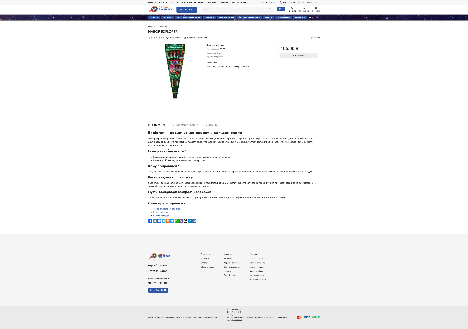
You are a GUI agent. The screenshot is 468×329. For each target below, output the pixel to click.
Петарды (167, 17)
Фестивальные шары (249, 17)
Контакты (162, 2)
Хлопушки (300, 17)
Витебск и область (257, 263)
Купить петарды (161, 215)
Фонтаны (209, 17)
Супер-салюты (160, 212)
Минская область (257, 275)
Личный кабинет (239, 2)
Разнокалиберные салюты (166, 208)
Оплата (204, 263)
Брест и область (256, 259)
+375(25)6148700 (290, 2)
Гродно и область (257, 271)
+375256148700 (157, 271)
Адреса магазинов (231, 263)
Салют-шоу (212, 2)
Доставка (180, 2)
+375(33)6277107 (310, 2)
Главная (152, 2)
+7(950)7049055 (269, 2)
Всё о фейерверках (232, 267)
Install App (155, 290)
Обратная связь (207, 267)
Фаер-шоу (224, 2)
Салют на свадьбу (195, 2)
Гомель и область (257, 267)
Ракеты (268, 17)
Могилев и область (258, 279)
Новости (227, 271)
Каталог (189, 9)
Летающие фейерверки (188, 17)
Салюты (154, 17)
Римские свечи (226, 17)
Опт (171, 2)
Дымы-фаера (283, 17)
